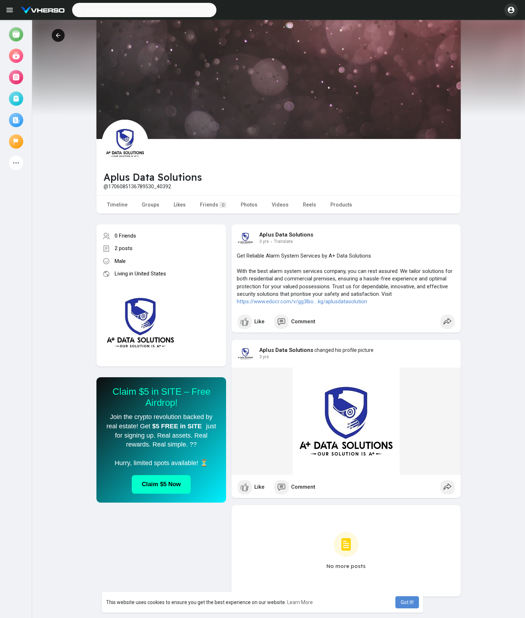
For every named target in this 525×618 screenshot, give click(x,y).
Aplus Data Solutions (286, 234)
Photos (249, 205)
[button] (144, 10)
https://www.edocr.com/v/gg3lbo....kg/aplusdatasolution (302, 301)
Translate (283, 241)
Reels (309, 205)
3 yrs (264, 241)
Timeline (117, 205)
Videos (280, 205)
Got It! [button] (407, 602)
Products (341, 205)
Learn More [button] (300, 602)
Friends (212, 205)
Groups (150, 205)
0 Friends (125, 236)
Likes (180, 205)
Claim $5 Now (161, 484)
